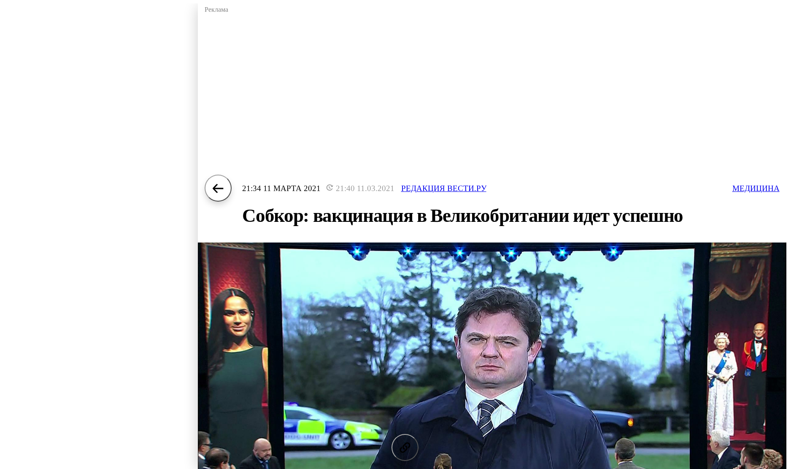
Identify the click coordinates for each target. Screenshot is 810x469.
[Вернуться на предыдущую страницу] (218, 188)
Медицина (756, 188)
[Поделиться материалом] (405, 447)
